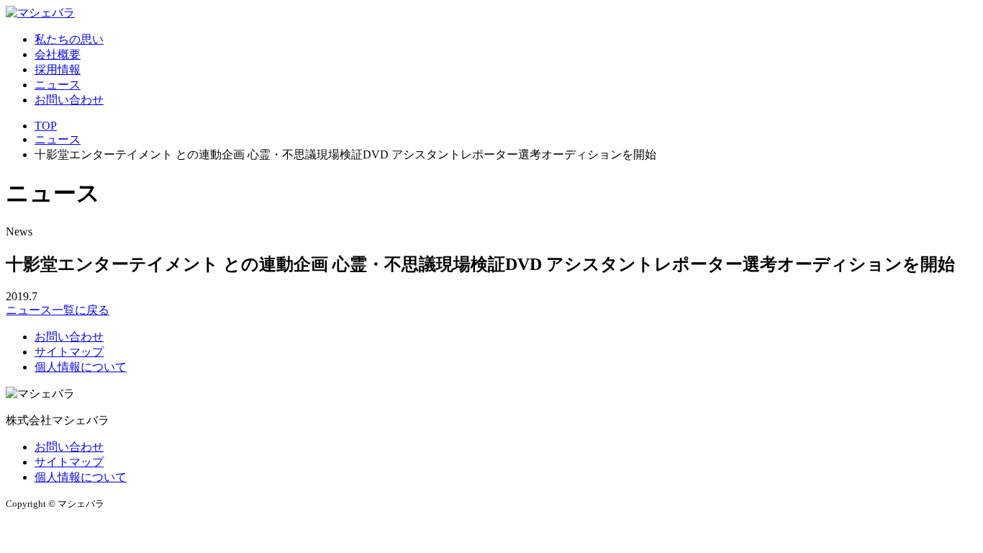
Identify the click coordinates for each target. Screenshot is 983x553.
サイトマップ (69, 352)
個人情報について (81, 367)
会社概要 (58, 54)
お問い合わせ (69, 100)
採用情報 (58, 69)
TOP (46, 126)
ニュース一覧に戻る (57, 310)
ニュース (58, 84)
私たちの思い (69, 39)
